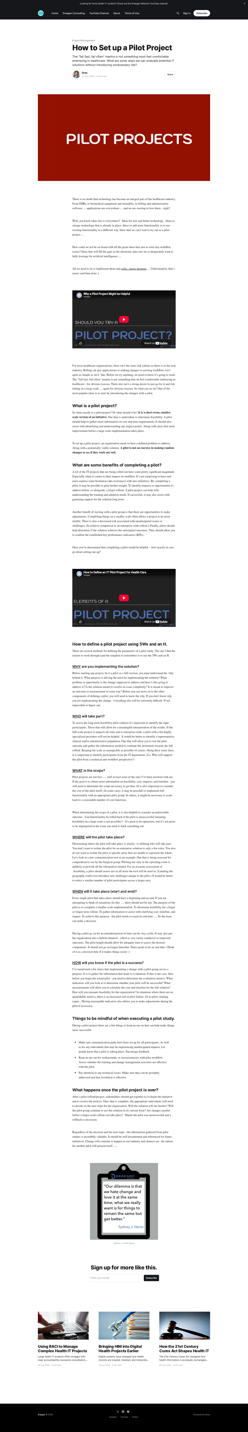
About (116, 13)
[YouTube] (128, 1412)
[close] (244, 3)
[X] (118, 1412)
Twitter (135, 1417)
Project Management (83, 40)
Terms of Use (132, 13)
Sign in (187, 13)
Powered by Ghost (201, 1414)
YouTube (124, 1417)
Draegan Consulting (74, 13)
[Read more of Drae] (76, 74)
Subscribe (201, 13)
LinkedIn (113, 1417)
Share (170, 74)
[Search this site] (178, 13)
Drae (84, 72)
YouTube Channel (99, 13)
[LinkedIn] (123, 1412)
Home (55, 13)
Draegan (41, 1414)
